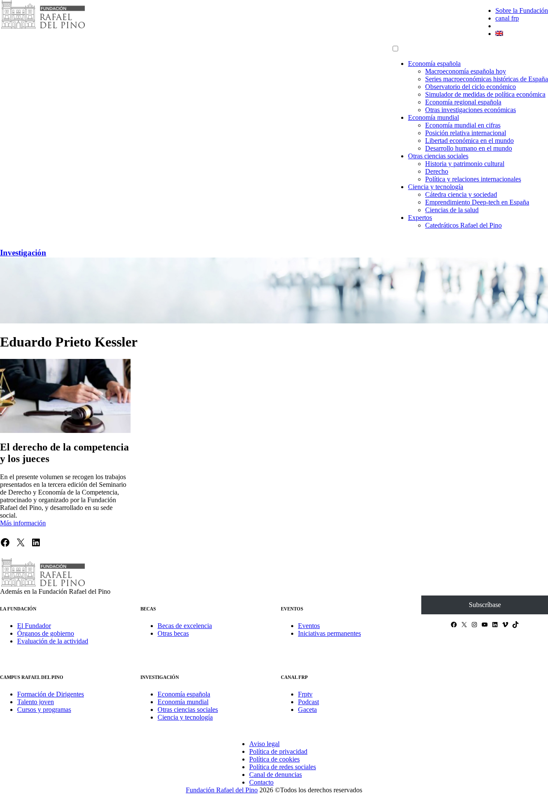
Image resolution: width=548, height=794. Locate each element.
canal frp (507, 18)
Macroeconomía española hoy (465, 71)
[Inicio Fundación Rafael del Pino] (43, 27)
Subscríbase (485, 604)
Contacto (261, 782)
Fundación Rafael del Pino (222, 790)
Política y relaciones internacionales (473, 179)
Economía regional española (463, 102)
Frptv (305, 694)
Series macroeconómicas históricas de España (486, 79)
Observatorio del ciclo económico (470, 86)
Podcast (308, 701)
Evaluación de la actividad (52, 641)
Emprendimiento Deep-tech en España (477, 202)
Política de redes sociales (282, 766)
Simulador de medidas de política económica (485, 94)
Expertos (420, 217)
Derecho (436, 171)
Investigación (23, 252)
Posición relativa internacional (465, 132)
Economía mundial (433, 117)
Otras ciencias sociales (438, 156)
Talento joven (35, 701)
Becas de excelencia (185, 625)
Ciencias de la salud (452, 209)
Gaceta (307, 709)
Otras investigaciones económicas (470, 109)
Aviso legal (264, 743)
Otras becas (173, 633)
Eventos (309, 625)
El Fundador (34, 625)
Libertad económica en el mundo (469, 140)
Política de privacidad (278, 751)
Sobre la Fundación (521, 10)
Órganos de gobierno (45, 633)
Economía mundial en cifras (462, 125)
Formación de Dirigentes (50, 694)
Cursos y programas (44, 709)
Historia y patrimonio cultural (464, 163)
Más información (23, 523)
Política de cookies (274, 759)
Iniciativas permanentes (329, 633)
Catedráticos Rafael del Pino (463, 225)
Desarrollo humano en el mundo (468, 148)
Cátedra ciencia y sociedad (461, 194)
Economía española (434, 63)
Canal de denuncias (275, 774)
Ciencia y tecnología (435, 186)
